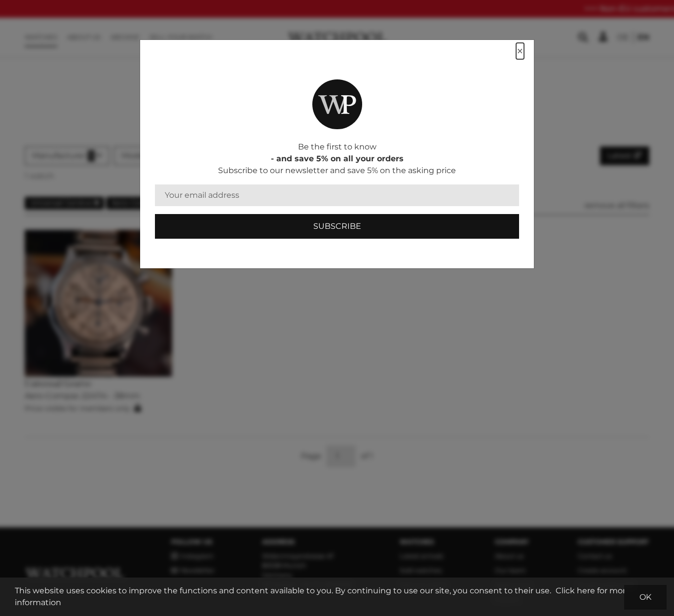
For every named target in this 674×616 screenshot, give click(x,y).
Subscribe (337, 226)
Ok (645, 597)
